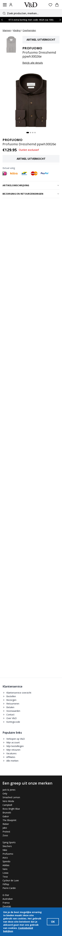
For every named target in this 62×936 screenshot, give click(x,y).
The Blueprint (9, 820)
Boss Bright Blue (11, 808)
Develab (7, 906)
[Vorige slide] (2, 20)
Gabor (6, 816)
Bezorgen (11, 699)
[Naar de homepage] (30, 4)
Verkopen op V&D (15, 738)
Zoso (5, 835)
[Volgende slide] (60, 20)
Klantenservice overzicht (18, 692)
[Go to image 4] (35, 132)
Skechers (7, 846)
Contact (10, 714)
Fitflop (6, 884)
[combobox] (31, 13)
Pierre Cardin (9, 888)
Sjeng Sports (9, 842)
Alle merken (12, 760)
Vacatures (11, 753)
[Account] (11, 5)
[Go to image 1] (27, 132)
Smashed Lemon (11, 797)
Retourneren (12, 703)
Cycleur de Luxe (11, 880)
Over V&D (11, 718)
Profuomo (8, 853)
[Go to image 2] (30, 132)
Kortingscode (13, 721)
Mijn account (13, 742)
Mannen (7, 30)
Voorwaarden (13, 710)
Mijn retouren (13, 749)
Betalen (10, 707)
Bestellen (11, 696)
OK (53, 921)
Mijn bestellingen (15, 746)
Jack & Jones (9, 789)
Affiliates (10, 757)
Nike (5, 849)
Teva (5, 876)
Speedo (6, 861)
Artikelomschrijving (16, 185)
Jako (5, 827)
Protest (6, 831)
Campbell (7, 804)
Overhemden (29, 30)
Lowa (5, 872)
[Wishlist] (50, 5)
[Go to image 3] (32, 132)
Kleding (17, 30)
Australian (8, 898)
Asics (5, 857)
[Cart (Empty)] (57, 5)
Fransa (6, 902)
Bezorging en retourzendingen (23, 193)
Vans (5, 869)
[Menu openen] (5, 4)
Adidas (6, 865)
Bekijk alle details (32, 63)
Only (5, 793)
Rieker (6, 823)
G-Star (6, 895)
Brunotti (7, 812)
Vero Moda (8, 801)
